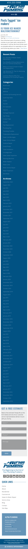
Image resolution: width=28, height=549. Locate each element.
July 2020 (5, 261)
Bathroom (6, 88)
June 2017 (6, 374)
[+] (12, 526)
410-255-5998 (14, 2)
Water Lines (6, 165)
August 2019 (6, 295)
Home (4, 486)
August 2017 (6, 368)
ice (6, 38)
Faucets (5, 104)
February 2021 (7, 240)
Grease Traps (7, 119)
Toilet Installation (8, 149)
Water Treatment (8, 171)
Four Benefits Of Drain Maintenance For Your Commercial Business (13, 62)
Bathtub (5, 91)
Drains (5, 101)
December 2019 (7, 282)
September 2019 (8, 291)
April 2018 (6, 343)
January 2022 (7, 206)
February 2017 (7, 386)
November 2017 (7, 358)
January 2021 (7, 243)
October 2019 (7, 288)
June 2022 (6, 191)
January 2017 (7, 389)
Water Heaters (7, 161)
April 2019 (6, 307)
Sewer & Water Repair (9, 497)
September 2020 (8, 255)
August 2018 (6, 331)
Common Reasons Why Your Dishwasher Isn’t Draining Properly (13, 76)
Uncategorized (7, 152)
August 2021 (6, 221)
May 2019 (6, 304)
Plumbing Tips (8, 36)
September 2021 (8, 218)
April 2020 (6, 270)
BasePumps (6, 85)
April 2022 (6, 197)
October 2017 (7, 362)
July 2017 (5, 371)
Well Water (6, 174)
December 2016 (7, 392)
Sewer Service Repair (9, 140)
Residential (5, 492)
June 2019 (6, 301)
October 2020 (7, 252)
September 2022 (8, 182)
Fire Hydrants (7, 107)
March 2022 (6, 200)
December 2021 (7, 209)
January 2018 (7, 352)
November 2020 (7, 249)
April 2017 (6, 380)
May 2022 (6, 194)
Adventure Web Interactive (14, 543)
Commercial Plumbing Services (12, 94)
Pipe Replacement (8, 125)
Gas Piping (6, 116)
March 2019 (6, 310)
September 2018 (8, 328)
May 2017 (6, 377)
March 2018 (6, 346)
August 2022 (6, 185)
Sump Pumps (7, 146)
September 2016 (8, 401)
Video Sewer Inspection (10, 155)
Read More (24, 48)
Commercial (6, 494)
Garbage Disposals (8, 113)
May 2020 (6, 267)
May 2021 (6, 231)
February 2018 (7, 349)
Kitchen (5, 122)
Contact (4, 505)
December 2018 (7, 319)
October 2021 (7, 215)
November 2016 (7, 395)
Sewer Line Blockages (9, 137)
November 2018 (7, 322)
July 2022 (5, 188)
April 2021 (6, 234)
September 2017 (8, 365)
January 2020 (7, 279)
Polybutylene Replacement (11, 134)
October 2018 (7, 325)
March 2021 (6, 237)
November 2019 (7, 285)
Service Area (6, 500)
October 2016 (7, 398)
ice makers (9, 38)
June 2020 (6, 264)
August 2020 (6, 258)
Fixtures (5, 110)
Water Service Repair (9, 168)
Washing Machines (8, 158)
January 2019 (7, 316)
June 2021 (6, 228)
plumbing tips (16, 38)
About (4, 489)
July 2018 (5, 334)
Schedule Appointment (15, 546)
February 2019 (7, 313)
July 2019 (5, 298)
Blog (3, 503)
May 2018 (6, 340)
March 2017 (6, 383)
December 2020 (7, 246)
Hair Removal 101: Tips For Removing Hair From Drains (14, 72)
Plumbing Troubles (8, 131)
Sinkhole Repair (7, 143)
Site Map (5, 508)
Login (5, 542)
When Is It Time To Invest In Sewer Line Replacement (13, 67)
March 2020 (6, 273)
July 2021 (5, 224)
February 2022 (7, 203)
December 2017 (7, 355)
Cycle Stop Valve (8, 98)
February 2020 (7, 276)
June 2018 (6, 337)
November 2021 (7, 212)
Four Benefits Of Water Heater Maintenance (12, 58)
